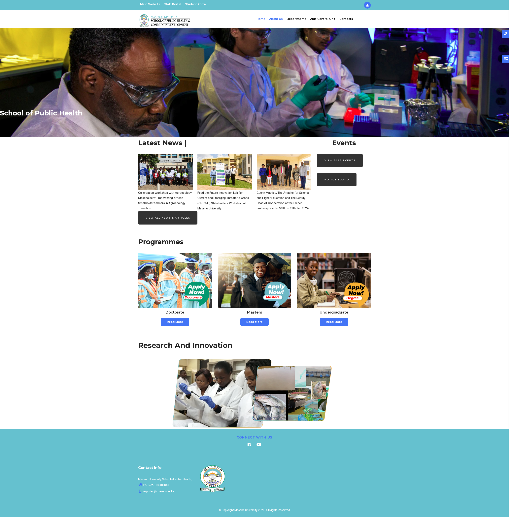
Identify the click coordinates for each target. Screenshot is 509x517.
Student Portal (196, 4)
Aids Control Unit (322, 19)
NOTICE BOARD (336, 179)
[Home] (165, 18)
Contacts (346, 19)
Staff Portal (172, 4)
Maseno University (245, 510)
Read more (175, 322)
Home (260, 19)
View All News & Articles (168, 217)
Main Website (150, 4)
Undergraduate (334, 312)
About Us (276, 19)
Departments (296, 19)
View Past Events (339, 160)
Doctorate (174, 312)
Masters (254, 312)
